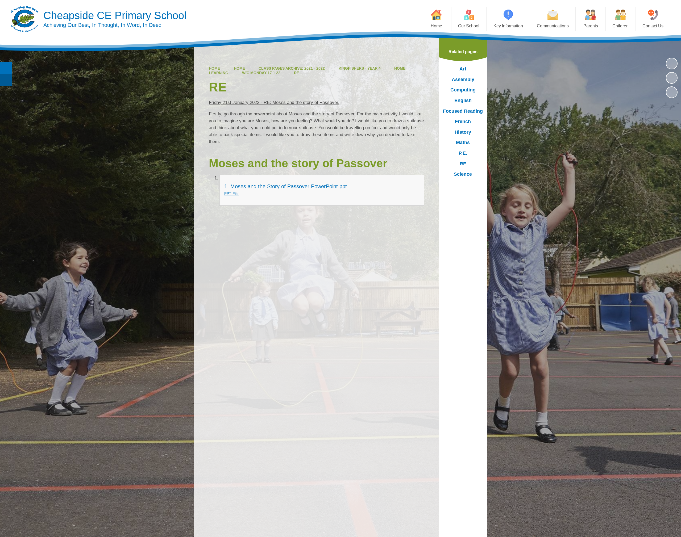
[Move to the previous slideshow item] (672, 78)
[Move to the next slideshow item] (672, 92)
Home (214, 68)
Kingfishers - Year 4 (360, 68)
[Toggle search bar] (6, 68)
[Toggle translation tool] (6, 80)
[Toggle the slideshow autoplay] (672, 63)
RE (296, 73)
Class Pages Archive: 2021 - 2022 (292, 68)
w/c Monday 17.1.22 (261, 73)
